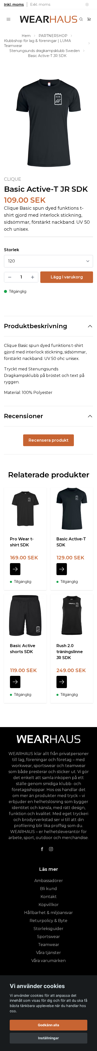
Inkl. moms (14, 4)
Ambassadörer (48, 880)
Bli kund (48, 888)
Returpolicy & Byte (48, 920)
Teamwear (48, 944)
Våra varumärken (48, 960)
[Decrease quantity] (9, 277)
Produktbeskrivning (35, 326)
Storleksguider (48, 928)
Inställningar (48, 1038)
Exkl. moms (40, 4)
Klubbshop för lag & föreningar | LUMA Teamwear (37, 43)
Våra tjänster (48, 952)
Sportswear (48, 936)
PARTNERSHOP (53, 35)
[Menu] (8, 19)
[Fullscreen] (48, 123)
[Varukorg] (89, 19)
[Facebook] (42, 849)
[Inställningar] (87, 4)
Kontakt (49, 896)
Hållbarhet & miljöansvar (48, 912)
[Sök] (81, 19)
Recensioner (23, 416)
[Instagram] (51, 849)
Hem (26, 35)
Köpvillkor (49, 904)
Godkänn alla (48, 1025)
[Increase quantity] (32, 277)
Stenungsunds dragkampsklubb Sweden (44, 50)
